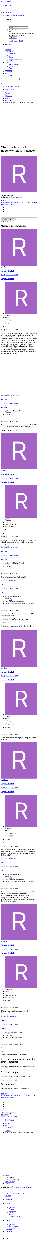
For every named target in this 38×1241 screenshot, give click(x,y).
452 (10, 414)
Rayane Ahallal (9, 195)
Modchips (19, 197)
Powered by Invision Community (22, 1187)
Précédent (12, 1207)
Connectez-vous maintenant (10, 1092)
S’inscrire (8, 44)
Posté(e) (9, 275)
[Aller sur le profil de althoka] (4, 395)
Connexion (13, 37)
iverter (3, 1020)
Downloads (8, 71)
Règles (11, 55)
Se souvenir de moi (15, 33)
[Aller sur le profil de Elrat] (3, 580)
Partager (3, 200)
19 (10, 319)
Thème (7, 1176)
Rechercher (12, 66)
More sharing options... (8, 219)
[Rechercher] (1, 83)
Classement (8, 70)
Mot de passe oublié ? (16, 41)
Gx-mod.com (9, 48)
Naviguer (8, 50)
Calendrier (12, 53)
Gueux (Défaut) (14, 1180)
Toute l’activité (13, 64)
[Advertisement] (19, 124)
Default (12, 1177)
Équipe (11, 57)
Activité (7, 62)
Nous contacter (9, 1182)
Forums (11, 51)
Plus (10, 61)
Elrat (3, 584)
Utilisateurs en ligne (15, 59)
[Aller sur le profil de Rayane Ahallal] (19, 192)
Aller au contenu (6, 2)
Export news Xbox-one (12, 86)
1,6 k (10, 1035)
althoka (4, 399)
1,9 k (10, 600)
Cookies (7, 1183)
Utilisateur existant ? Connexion (15, 16)
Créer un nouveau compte (9, 1080)
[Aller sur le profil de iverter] (4, 1016)
